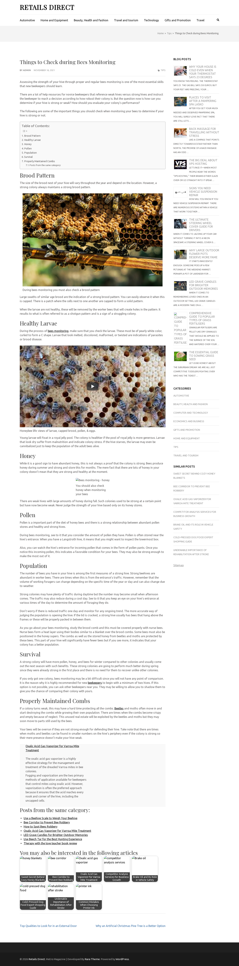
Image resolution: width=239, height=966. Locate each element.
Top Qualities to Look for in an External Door (48, 925)
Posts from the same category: (45, 165)
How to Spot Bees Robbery (40, 826)
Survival (28, 157)
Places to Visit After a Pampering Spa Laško (202, 101)
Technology (151, 20)
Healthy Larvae (32, 140)
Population (30, 152)
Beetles (119, 708)
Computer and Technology (190, 412)
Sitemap (178, 565)
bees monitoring (58, 330)
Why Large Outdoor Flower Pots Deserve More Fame (204, 254)
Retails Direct (47, 7)
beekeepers (95, 682)
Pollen (28, 148)
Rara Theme (92, 959)
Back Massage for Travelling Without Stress (204, 132)
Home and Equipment (54, 20)
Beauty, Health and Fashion (91, 20)
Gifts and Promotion (178, 20)
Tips (163, 70)
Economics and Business (188, 421)
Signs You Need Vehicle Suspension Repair (203, 192)
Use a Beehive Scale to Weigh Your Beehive (50, 818)
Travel (200, 20)
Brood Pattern (32, 135)
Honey (28, 144)
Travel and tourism (126, 20)
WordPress (122, 959)
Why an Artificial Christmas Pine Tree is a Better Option (131, 925)
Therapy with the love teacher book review (50, 843)
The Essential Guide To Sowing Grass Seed (203, 356)
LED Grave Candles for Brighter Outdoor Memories (56, 835)
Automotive (27, 20)
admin (27, 70)
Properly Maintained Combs (39, 161)
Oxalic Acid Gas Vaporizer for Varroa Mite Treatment (57, 830)
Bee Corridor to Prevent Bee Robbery (47, 822)
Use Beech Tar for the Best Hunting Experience (53, 839)
